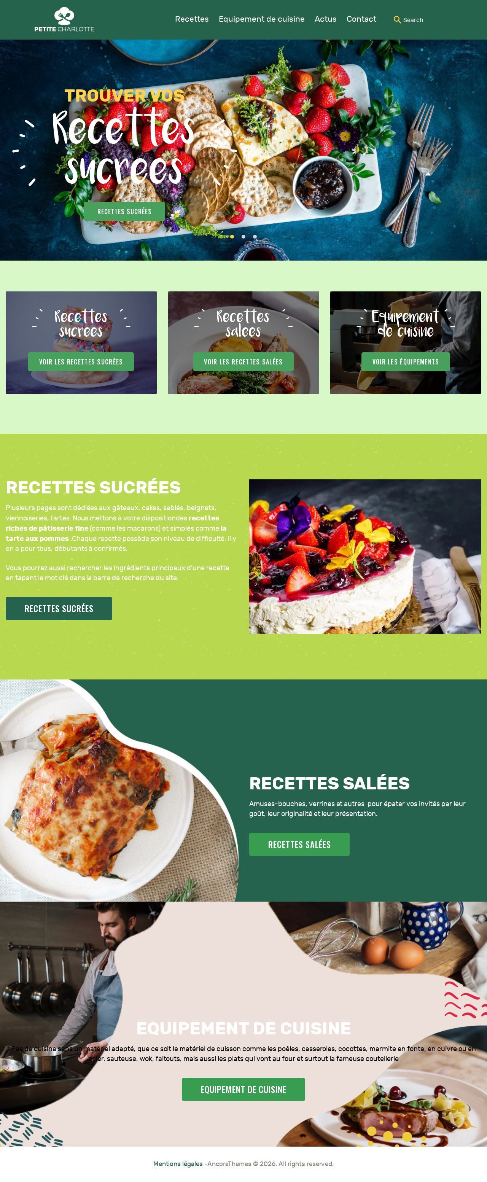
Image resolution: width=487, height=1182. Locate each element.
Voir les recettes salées (243, 361)
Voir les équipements (405, 361)
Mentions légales (179, 1164)
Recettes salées (132, 211)
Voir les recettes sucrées (81, 361)
